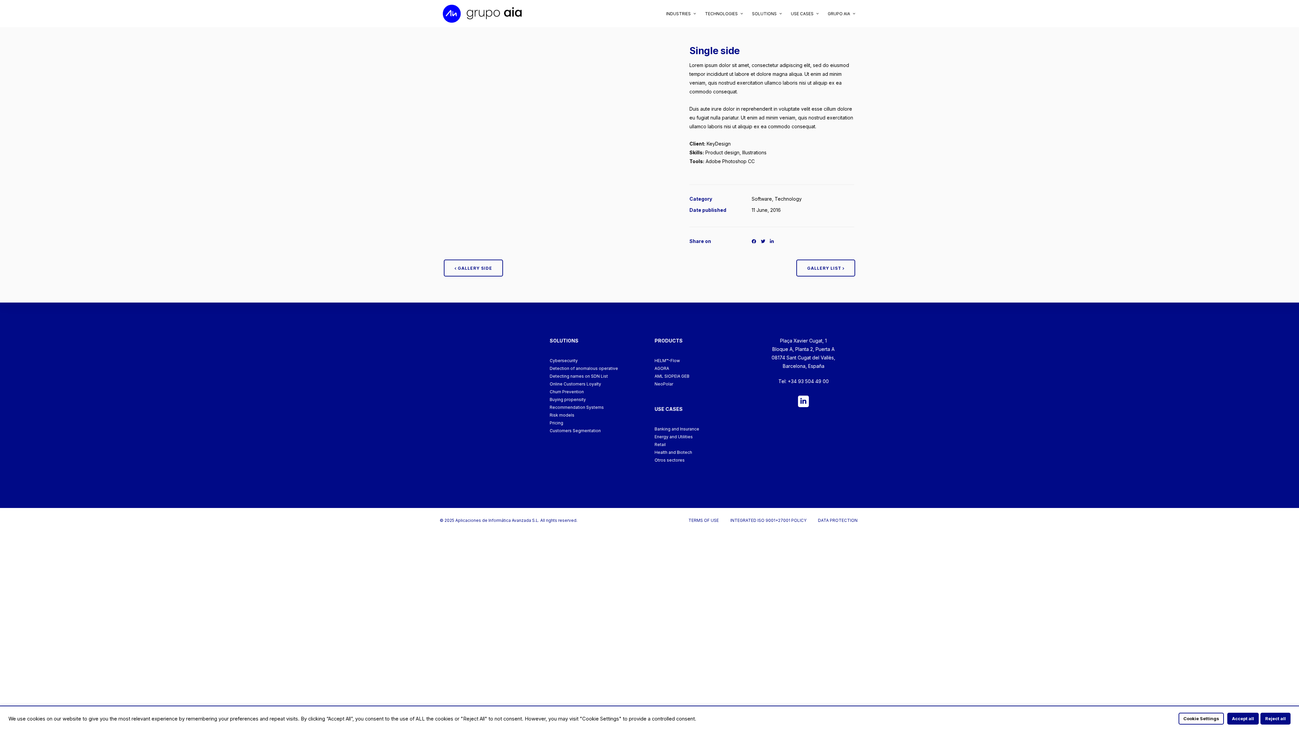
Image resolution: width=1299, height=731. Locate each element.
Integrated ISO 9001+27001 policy (768, 520)
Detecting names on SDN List (579, 376)
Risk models (562, 415)
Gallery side (474, 268)
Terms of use (703, 520)
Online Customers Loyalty (575, 383)
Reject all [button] (1275, 718)
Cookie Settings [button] (1201, 718)
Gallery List (825, 268)
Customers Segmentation (575, 430)
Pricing (556, 422)
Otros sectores (670, 460)
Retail (660, 444)
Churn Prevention (567, 391)
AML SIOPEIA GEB (672, 376)
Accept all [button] (1243, 718)
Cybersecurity (564, 360)
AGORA (662, 368)
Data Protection (838, 520)
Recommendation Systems (577, 407)
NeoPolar (664, 383)
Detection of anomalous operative (584, 368)
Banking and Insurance (677, 428)
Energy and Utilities (674, 436)
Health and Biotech (673, 452)
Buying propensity (568, 399)
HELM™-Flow (667, 360)
